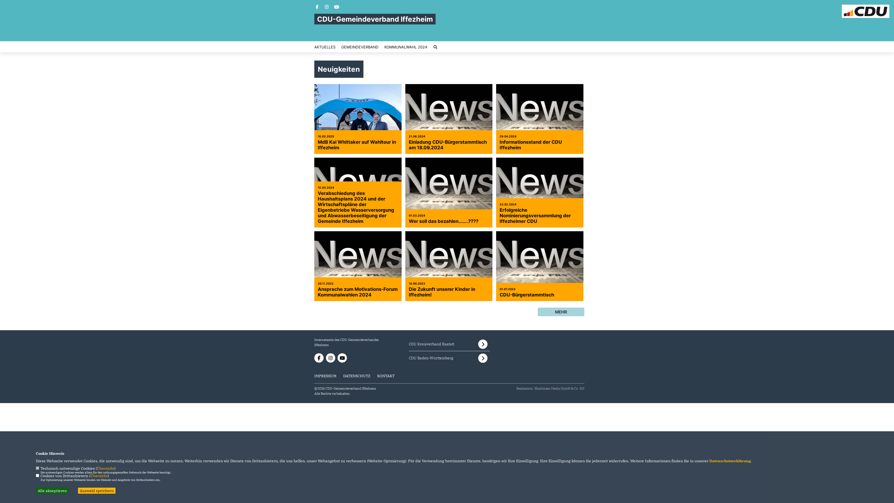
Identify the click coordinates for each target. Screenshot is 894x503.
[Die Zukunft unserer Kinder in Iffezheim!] (449, 266)
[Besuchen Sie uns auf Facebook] (317, 7)
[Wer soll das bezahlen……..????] (449, 193)
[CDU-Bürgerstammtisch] (539, 266)
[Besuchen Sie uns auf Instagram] (327, 7)
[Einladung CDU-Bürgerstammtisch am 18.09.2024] (449, 119)
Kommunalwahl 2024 (405, 47)
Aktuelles (324, 47)
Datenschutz (356, 376)
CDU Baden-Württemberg (431, 358)
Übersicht (105, 468)
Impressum (325, 376)
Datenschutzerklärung (730, 461)
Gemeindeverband (360, 47)
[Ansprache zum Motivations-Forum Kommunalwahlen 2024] (358, 266)
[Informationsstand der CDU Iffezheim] (539, 119)
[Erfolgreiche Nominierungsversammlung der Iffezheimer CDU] (539, 193)
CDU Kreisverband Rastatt (431, 344)
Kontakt (386, 376)
